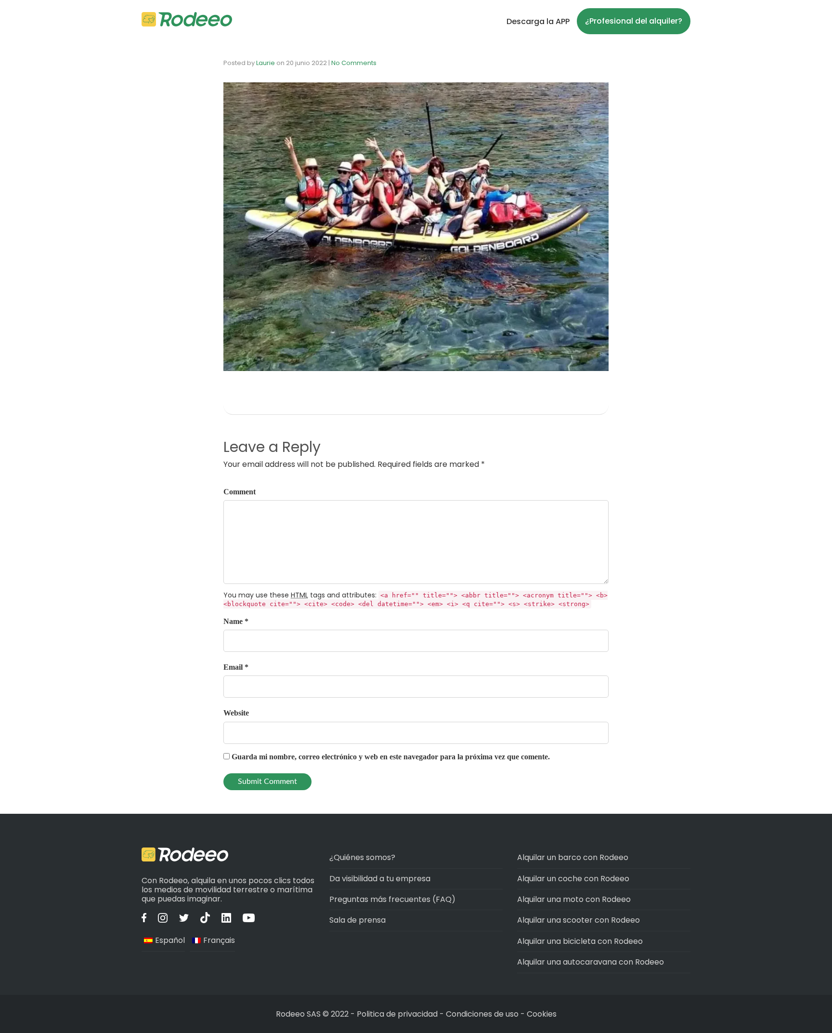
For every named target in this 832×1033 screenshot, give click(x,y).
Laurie (265, 62)
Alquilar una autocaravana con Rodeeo (590, 961)
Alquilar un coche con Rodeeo (573, 878)
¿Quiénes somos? (362, 857)
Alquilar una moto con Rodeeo (574, 899)
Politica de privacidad (398, 1014)
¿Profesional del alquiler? (633, 20)
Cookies (542, 1014)
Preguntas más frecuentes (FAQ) (392, 899)
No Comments (354, 62)
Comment (239, 492)
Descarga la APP (538, 21)
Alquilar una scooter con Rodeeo (578, 920)
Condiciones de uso (482, 1014)
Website (236, 713)
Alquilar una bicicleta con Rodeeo (580, 941)
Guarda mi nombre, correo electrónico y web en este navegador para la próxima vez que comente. (391, 757)
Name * (235, 621)
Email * (235, 667)
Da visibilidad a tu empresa (379, 878)
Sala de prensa (357, 920)
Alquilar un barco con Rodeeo (572, 857)
